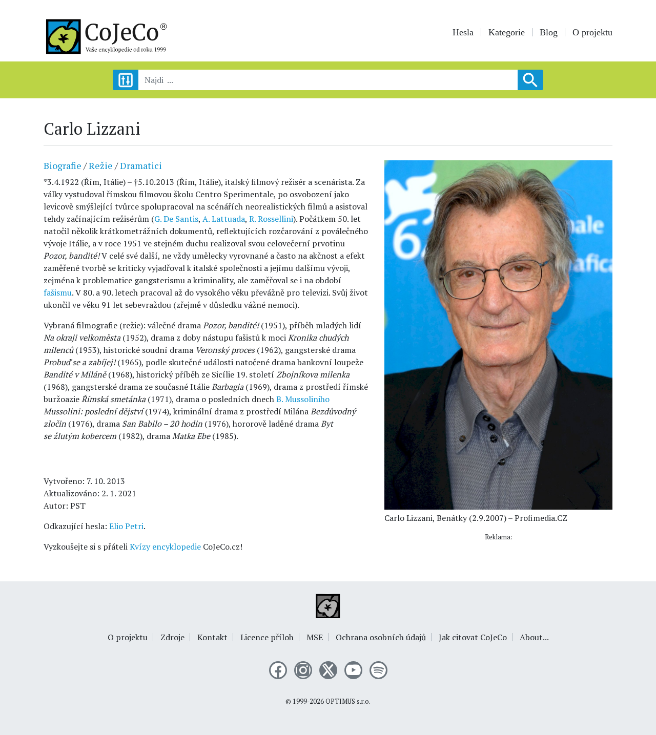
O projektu (592, 32)
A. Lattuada (223, 218)
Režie (101, 165)
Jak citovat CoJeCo (473, 637)
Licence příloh (267, 637)
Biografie (62, 165)
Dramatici (141, 165)
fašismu (58, 292)
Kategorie (506, 32)
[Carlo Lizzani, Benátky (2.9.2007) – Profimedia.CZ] (498, 334)
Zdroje (172, 637)
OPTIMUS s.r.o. (348, 701)
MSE (314, 637)
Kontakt (212, 637)
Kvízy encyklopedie (165, 546)
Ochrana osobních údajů (381, 637)
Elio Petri (126, 526)
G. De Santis (176, 218)
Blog (549, 32)
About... (534, 637)
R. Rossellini (271, 218)
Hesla (463, 32)
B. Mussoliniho (303, 399)
